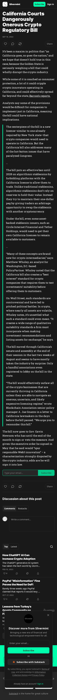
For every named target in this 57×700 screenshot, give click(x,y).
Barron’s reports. (39, 96)
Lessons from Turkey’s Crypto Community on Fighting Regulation (16, 610)
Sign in (50, 4)
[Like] (5, 44)
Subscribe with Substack (31, 661)
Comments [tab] (9, 508)
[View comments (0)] (13, 44)
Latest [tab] (14, 546)
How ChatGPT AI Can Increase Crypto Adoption (18, 557)
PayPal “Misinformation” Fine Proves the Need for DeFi (21, 582)
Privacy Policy (38, 675)
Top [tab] (6, 546)
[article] (28, 564)
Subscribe (39, 4)
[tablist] (15, 509)
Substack (13, 693)
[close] (48, 615)
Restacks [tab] (22, 508)
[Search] (51, 547)
